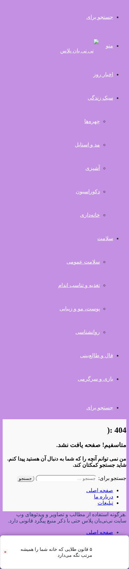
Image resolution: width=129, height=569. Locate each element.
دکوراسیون (88, 191)
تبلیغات (105, 503)
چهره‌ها (92, 121)
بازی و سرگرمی (95, 379)
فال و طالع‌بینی (96, 355)
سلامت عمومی (83, 262)
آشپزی (92, 168)
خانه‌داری (90, 215)
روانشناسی (87, 332)
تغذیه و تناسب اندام (79, 285)
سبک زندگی (100, 98)
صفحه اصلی (99, 490)
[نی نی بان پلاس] (79, 50)
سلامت (105, 238)
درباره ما (103, 496)
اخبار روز (103, 74)
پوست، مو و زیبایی (80, 308)
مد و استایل (87, 144)
